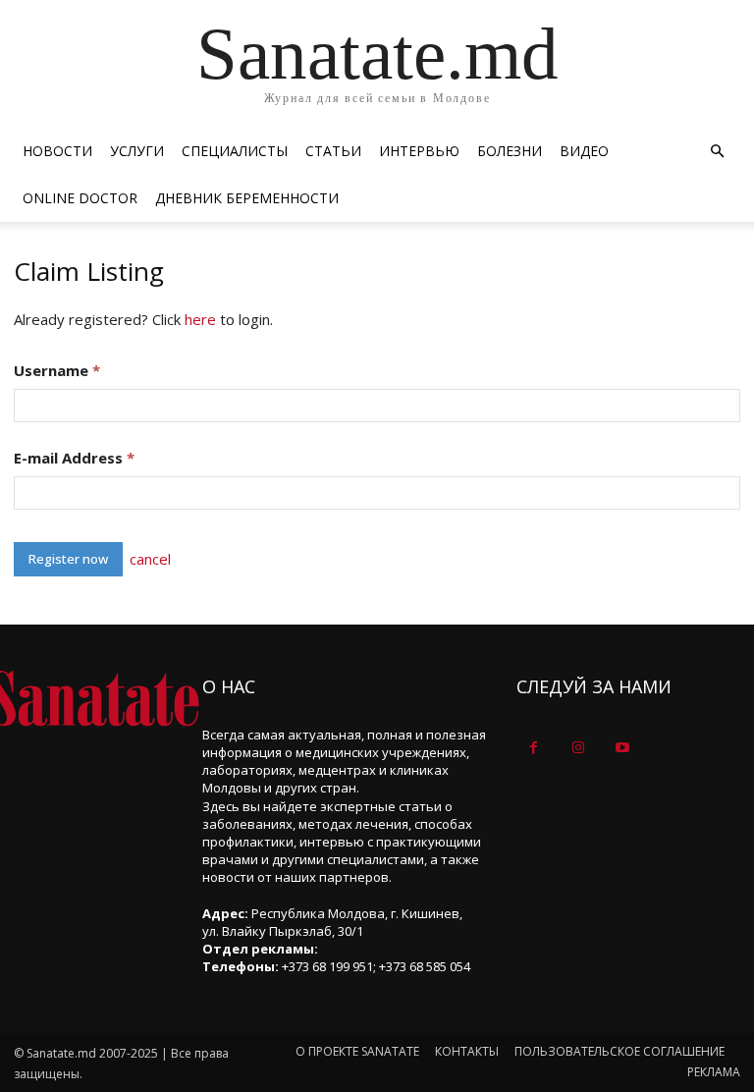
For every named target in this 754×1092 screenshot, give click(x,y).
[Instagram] (578, 748)
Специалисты (235, 150)
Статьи (333, 150)
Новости (57, 150)
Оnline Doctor (80, 198)
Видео (584, 150)
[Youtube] (622, 748)
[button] (716, 151)
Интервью (419, 150)
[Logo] (94, 699)
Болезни (509, 150)
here (200, 319)
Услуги (137, 150)
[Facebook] (533, 748)
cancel (150, 559)
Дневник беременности (247, 198)
